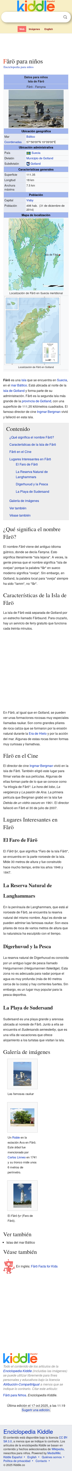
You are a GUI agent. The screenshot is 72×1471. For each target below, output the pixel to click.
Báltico (30, 136)
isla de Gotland (14, 390)
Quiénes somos (52, 1457)
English (48, 29)
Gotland (36, 163)
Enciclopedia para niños (19, 67)
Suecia (36, 153)
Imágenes (34, 29)
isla (23, 380)
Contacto (41, 1461)
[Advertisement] (36, 45)
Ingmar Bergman (49, 411)
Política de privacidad (16, 1461)
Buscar (65, 17)
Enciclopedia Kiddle (17, 1371)
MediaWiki (53, 1453)
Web (21, 29)
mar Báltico (19, 385)
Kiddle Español (12, 1457)
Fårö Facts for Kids (44, 1266)
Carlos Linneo (17, 1157)
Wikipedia (58, 1449)
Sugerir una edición (36, 1410)
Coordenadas (13, 142)
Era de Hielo (38, 733)
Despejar (57, 17)
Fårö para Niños (14, 1395)
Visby (29, 200)
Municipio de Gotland (39, 158)
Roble (16, 1137)
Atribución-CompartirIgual (21, 1384)
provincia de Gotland (36, 401)
